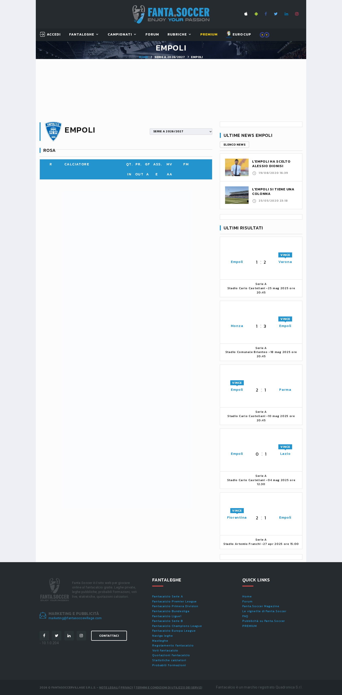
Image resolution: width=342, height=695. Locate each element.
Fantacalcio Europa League (174, 630)
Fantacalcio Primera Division (175, 606)
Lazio (285, 453)
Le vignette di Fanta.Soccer (264, 611)
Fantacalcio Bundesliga (171, 611)
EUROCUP (241, 34)
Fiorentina (237, 517)
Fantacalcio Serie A (167, 596)
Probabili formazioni (169, 665)
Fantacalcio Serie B (167, 621)
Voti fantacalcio (165, 650)
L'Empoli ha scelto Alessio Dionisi (271, 164)
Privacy (127, 687)
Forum (152, 35)
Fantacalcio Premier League (174, 601)
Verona (285, 261)
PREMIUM (249, 626)
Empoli (237, 261)
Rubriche (177, 35)
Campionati (120, 35)
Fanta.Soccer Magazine (260, 606)
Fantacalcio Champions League (177, 626)
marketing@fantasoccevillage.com (75, 618)
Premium (209, 35)
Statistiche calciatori (169, 660)
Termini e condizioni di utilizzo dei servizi (168, 687)
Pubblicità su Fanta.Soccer (263, 621)
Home (143, 57)
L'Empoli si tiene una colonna (273, 191)
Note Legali (108, 687)
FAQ (245, 616)
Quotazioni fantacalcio (171, 655)
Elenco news (234, 144)
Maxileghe (160, 640)
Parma (285, 389)
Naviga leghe (162, 635)
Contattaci (109, 635)
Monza (237, 325)
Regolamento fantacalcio (173, 645)
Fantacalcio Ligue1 (167, 616)
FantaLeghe (81, 35)
